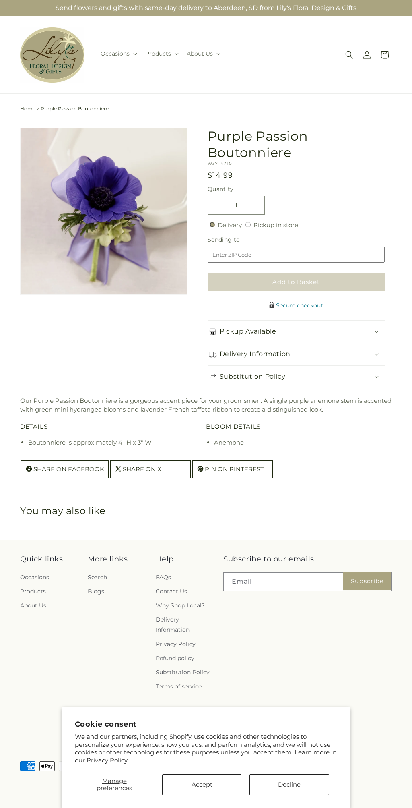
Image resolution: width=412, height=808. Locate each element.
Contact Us (171, 591)
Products (33, 591)
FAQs (163, 577)
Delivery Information (173, 624)
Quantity (220, 189)
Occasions (34, 577)
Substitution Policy (183, 672)
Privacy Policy (107, 760)
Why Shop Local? (180, 605)
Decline (289, 784)
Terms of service (179, 686)
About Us (33, 605)
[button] (118, 53)
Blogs (96, 591)
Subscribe (367, 581)
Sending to (236, 240)
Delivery (230, 225)
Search (97, 577)
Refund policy (175, 658)
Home (27, 109)
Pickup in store (275, 225)
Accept (202, 784)
